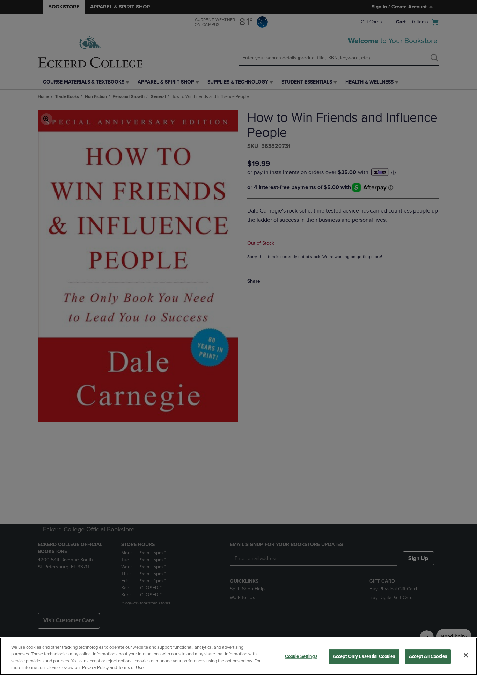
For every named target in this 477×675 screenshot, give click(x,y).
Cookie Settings (301, 656)
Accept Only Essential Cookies (364, 656)
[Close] (466, 655)
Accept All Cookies (428, 656)
